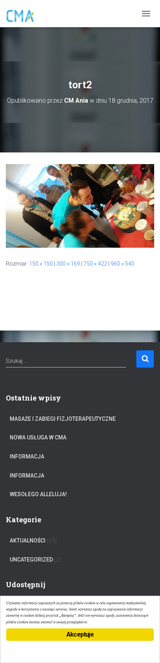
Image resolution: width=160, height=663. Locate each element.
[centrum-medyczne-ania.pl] (23, 13)
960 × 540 (122, 264)
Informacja (27, 456)
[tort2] (80, 205)
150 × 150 (41, 264)
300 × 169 (68, 264)
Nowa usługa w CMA (38, 437)
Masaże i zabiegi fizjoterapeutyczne (63, 419)
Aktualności (27, 540)
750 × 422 (95, 264)
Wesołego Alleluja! (38, 494)
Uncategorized (31, 559)
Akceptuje (80, 634)
